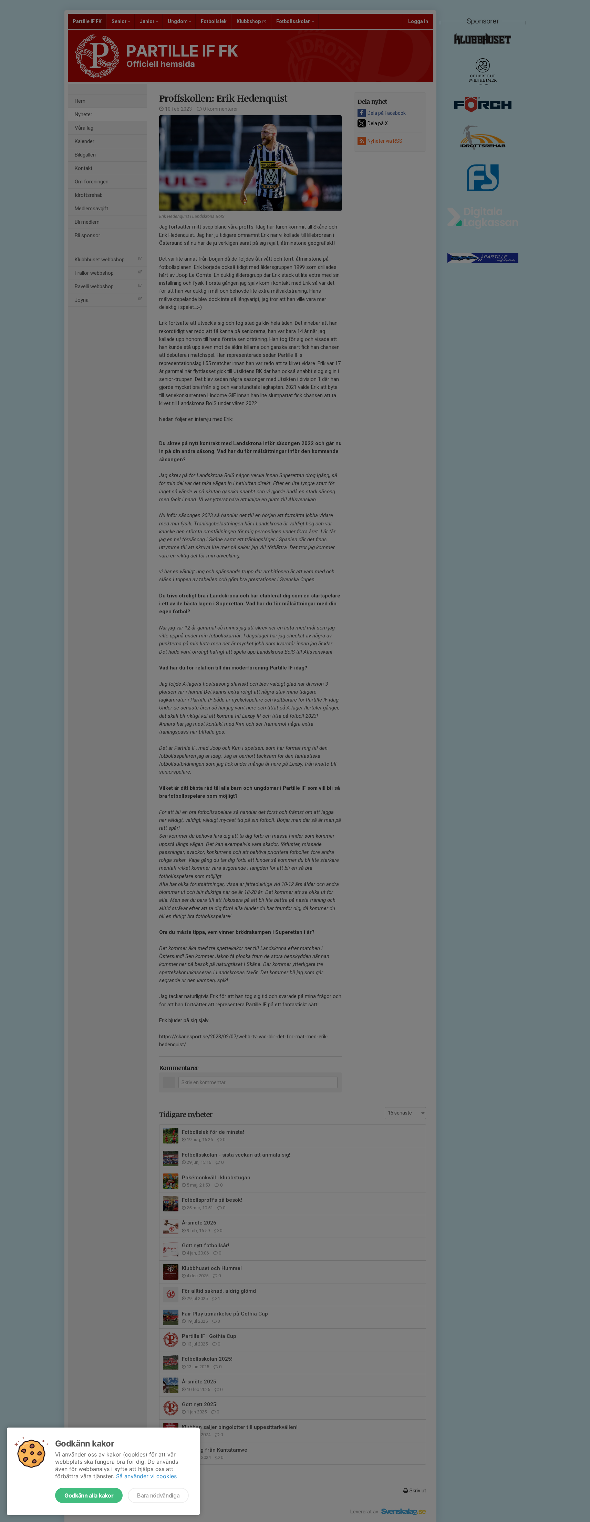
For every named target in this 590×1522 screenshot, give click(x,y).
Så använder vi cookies (146, 1476)
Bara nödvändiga (158, 1495)
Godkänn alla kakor (88, 1495)
